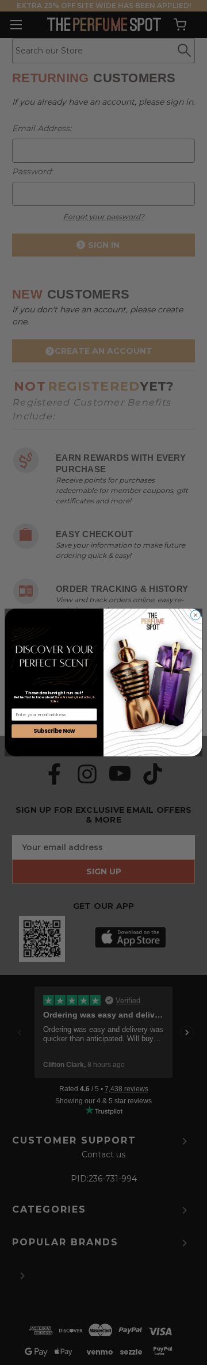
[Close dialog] (195, 615)
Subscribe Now (54, 731)
